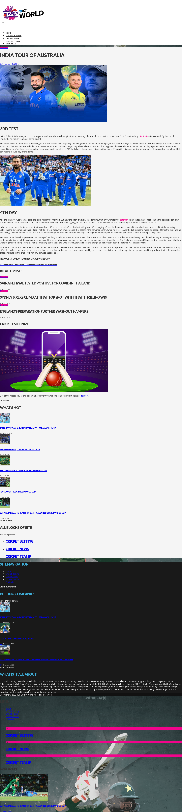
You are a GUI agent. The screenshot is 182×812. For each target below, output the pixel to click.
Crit (1, 64)
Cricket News (4, 48)
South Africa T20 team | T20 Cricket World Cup (23, 470)
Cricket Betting (19, 541)
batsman (124, 219)
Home (8, 571)
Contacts (10, 582)
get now (84, 395)
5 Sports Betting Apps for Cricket (17, 638)
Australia (144, 136)
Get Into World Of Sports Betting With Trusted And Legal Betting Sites (36, 659)
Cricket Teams (18, 556)
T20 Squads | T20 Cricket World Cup (18, 492)
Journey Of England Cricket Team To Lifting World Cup (28, 428)
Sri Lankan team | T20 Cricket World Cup (20, 449)
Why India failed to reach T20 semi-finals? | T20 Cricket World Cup (33, 513)
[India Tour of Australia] (53, 121)
